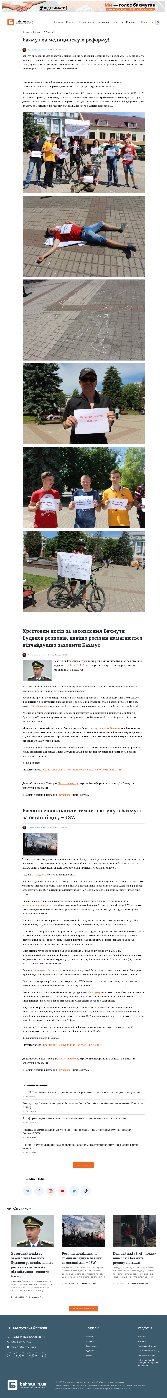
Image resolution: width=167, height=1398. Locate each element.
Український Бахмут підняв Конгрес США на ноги (72, 1044)
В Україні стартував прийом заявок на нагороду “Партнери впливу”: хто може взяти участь (80, 1146)
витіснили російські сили (37, 905)
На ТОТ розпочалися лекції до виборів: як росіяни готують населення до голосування (81, 1092)
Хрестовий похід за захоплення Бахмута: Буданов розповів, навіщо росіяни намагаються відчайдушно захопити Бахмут (32, 1265)
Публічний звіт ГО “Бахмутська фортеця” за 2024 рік (148, 1363)
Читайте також (19, 1208)
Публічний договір (146, 1355)
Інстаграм (64, 794)
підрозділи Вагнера (107, 728)
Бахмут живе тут (68, 1058)
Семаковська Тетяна (37, 50)
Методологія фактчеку (148, 1351)
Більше (115, 22)
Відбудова (103, 22)
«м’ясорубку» (94, 992)
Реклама (131, 22)
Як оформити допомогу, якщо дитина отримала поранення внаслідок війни (74, 1118)
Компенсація (86, 22)
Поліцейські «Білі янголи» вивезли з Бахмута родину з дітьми (134, 1258)
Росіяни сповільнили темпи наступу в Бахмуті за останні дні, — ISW (83, 769)
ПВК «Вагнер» (39, 706)
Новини (59, 22)
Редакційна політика (147, 1346)
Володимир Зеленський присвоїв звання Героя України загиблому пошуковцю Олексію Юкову (82, 1105)
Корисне (71, 22)
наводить (39, 874)
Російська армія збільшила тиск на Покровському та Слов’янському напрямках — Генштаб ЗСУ (78, 1131)
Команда (142, 1336)
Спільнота (147, 22)
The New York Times (77, 665)
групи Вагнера (48, 970)
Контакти (142, 1341)
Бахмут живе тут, (68, 783)
